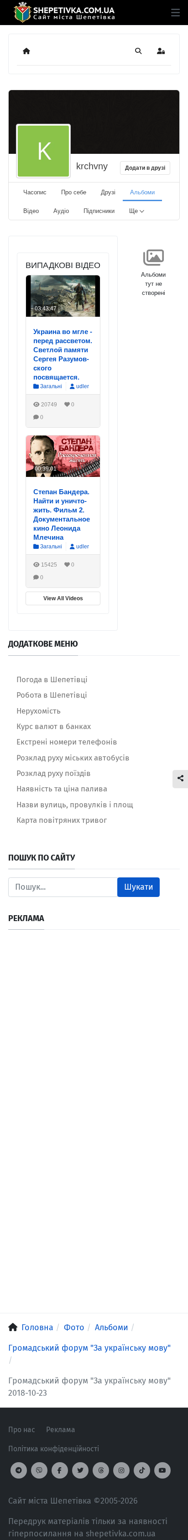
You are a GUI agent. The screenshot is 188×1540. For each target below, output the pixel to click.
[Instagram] (121, 1470)
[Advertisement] (94, 1031)
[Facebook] (60, 1470)
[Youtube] (162, 1470)
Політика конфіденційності (53, 1448)
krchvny (92, 166)
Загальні (50, 386)
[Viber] (39, 1470)
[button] (175, 13)
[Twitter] (80, 1470)
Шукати (138, 887)
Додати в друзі (145, 168)
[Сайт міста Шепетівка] (64, 12)
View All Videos (63, 598)
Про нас (21, 1429)
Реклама (60, 1429)
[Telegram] (18, 1470)
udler (82, 386)
